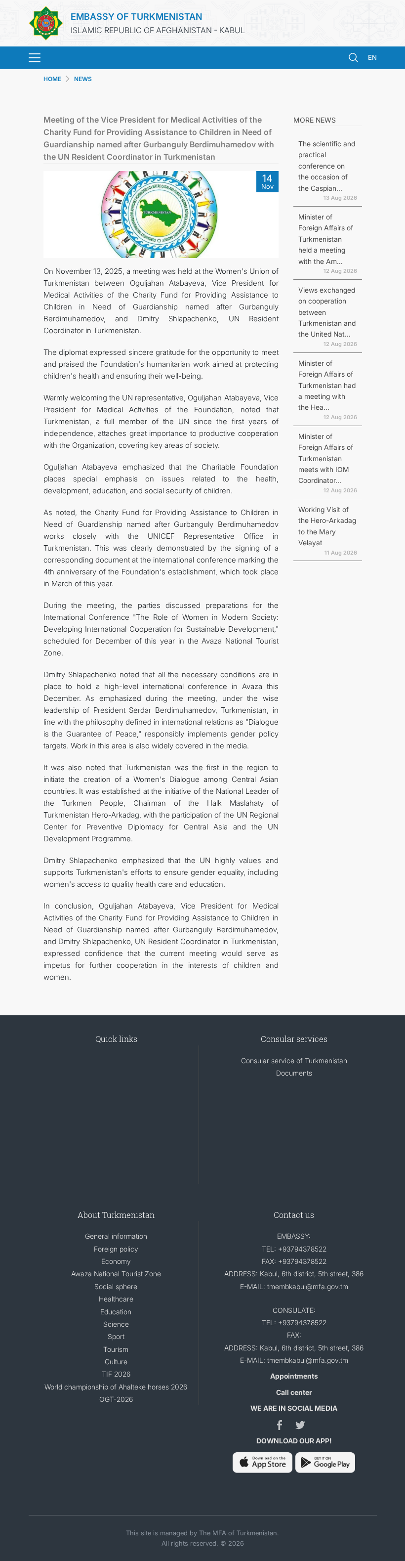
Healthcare (116, 1299)
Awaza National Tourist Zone (116, 1273)
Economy (116, 1261)
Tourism (115, 1349)
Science (116, 1324)
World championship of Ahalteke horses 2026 (115, 1387)
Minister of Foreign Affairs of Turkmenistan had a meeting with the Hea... (327, 385)
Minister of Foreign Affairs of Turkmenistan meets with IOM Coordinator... (325, 458)
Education (115, 1311)
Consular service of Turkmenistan (294, 1060)
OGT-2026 (116, 1399)
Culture (116, 1361)
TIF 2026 (116, 1374)
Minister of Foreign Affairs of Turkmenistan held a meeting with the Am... (325, 239)
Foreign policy (116, 1249)
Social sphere (115, 1286)
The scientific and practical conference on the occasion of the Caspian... (326, 165)
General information (116, 1236)
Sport (116, 1336)
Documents (294, 1073)
